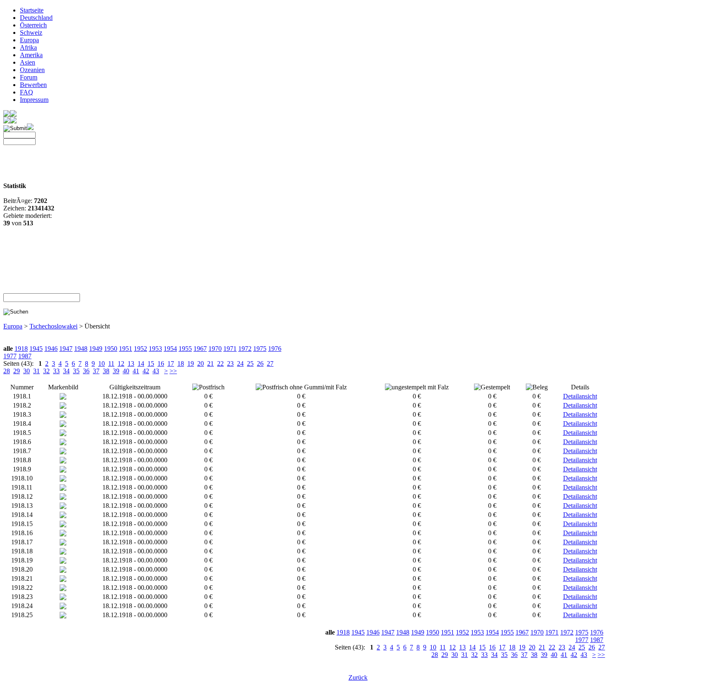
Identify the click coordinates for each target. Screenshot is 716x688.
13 (131, 363)
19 (190, 363)
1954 (170, 348)
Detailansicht (580, 396)
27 (270, 363)
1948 (80, 348)
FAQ (26, 92)
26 (260, 363)
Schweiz (31, 32)
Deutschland (36, 17)
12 (121, 363)
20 (200, 363)
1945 (36, 348)
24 (240, 363)
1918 (21, 348)
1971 (230, 348)
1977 (10, 356)
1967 (200, 348)
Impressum (34, 99)
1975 (259, 348)
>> (173, 370)
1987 (24, 356)
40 (126, 370)
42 (146, 370)
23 (230, 363)
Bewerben (33, 84)
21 (210, 363)
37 (96, 370)
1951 (125, 348)
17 (170, 363)
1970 (215, 348)
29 (16, 370)
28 (6, 370)
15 (151, 363)
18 (180, 363)
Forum (28, 77)
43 (155, 370)
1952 (140, 348)
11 (111, 363)
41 (136, 370)
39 (116, 370)
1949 (95, 348)
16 (160, 363)
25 (250, 363)
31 (36, 370)
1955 (185, 348)
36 (86, 370)
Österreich (33, 25)
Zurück (358, 677)
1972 (245, 348)
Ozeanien (32, 69)
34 (66, 370)
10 (101, 363)
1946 (51, 348)
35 (76, 370)
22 (220, 363)
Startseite (32, 10)
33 (56, 370)
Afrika (28, 47)
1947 (66, 348)
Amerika (31, 54)
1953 (155, 348)
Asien (27, 62)
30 (26, 370)
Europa (29, 39)
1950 (110, 348)
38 (106, 370)
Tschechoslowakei (53, 326)
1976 (274, 348)
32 (46, 370)
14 (141, 363)
